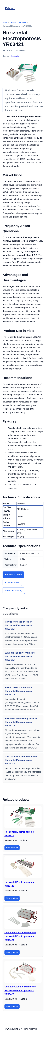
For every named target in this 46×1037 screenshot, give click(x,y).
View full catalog (13, 590)
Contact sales (12, 582)
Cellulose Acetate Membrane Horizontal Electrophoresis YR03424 (20, 936)
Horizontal (15, 56)
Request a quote (13, 574)
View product (12, 848)
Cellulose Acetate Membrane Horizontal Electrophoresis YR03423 (20, 990)
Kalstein (10, 8)
